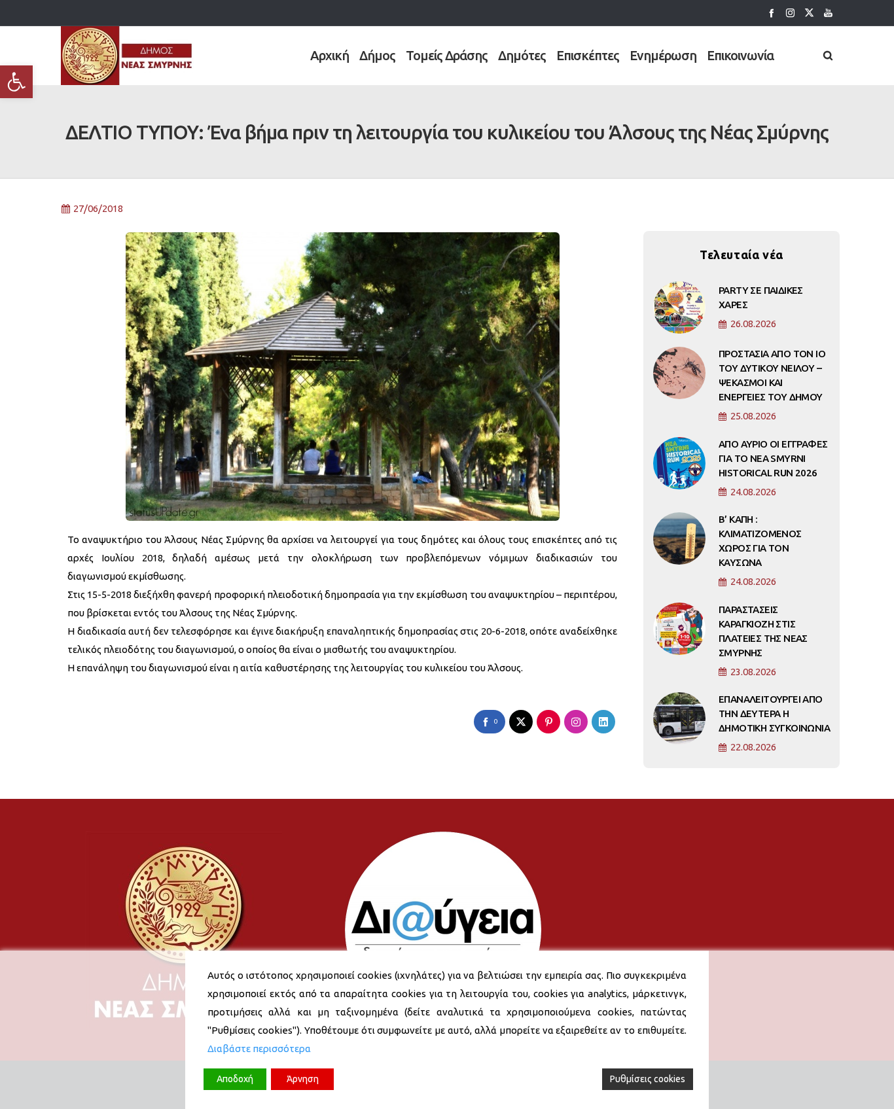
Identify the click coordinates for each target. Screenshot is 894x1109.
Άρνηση (303, 1079)
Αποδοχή (235, 1079)
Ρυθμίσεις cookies (647, 1079)
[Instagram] (790, 13)
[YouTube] (828, 13)
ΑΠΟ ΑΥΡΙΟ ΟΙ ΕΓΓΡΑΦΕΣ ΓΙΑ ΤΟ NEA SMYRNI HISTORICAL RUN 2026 (773, 458)
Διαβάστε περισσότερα (259, 1048)
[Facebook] (771, 13)
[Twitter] (809, 13)
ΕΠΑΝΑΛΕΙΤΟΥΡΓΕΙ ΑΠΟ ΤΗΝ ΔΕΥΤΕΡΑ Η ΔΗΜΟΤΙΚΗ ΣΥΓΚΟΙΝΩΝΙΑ (774, 713)
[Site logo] (127, 55)
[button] (16, 81)
